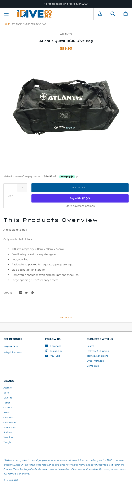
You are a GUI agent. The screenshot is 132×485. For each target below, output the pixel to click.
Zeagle (7, 442)
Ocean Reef (9, 422)
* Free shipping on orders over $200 (66, 3)
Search (91, 346)
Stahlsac (8, 432)
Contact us (93, 365)
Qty (10, 195)
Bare (6, 392)
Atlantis (66, 34)
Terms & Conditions (97, 355)
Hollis (6, 412)
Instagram (56, 351)
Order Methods (95, 360)
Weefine (8, 437)
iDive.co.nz (12, 479)
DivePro (7, 397)
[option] (66, 112)
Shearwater (9, 427)
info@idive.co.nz (12, 352)
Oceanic (8, 417)
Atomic (7, 387)
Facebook (55, 346)
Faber (6, 402)
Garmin (7, 407)
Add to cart (80, 187)
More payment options (80, 206)
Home (6, 24)
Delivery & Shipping (98, 351)
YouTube (55, 355)
